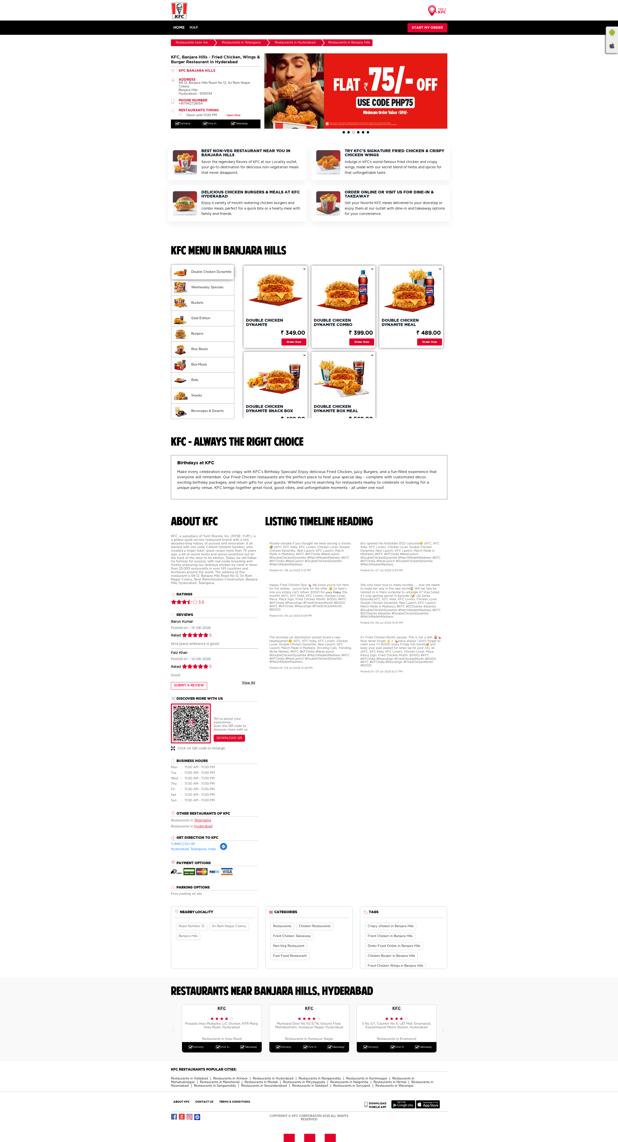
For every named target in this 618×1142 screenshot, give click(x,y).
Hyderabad (203, 826)
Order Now (294, 341)
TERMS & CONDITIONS (234, 1101)
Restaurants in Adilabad (189, 1078)
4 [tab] (358, 132)
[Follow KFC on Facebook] (174, 1117)
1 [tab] (344, 132)
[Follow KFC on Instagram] (189, 1117)
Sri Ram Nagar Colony (229, 926)
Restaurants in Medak (261, 1082)
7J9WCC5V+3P (183, 844)
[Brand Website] (197, 1117)
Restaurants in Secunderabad (264, 1085)
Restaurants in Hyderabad (273, 1078)
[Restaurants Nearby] (437, 12)
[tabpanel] (355, 91)
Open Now (233, 115)
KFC (222, 1008)
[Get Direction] (223, 849)
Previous (174, 1028)
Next (443, 1028)
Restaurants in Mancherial (219, 1082)
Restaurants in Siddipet (310, 1085)
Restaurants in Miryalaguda (304, 1082)
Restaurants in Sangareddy (215, 1085)
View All (248, 682)
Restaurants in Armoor (230, 1078)
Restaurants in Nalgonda (349, 1082)
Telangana (202, 820)
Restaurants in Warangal (394, 1085)
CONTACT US (204, 1101)
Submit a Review (189, 685)
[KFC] (179, 18)
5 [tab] (363, 132)
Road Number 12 (191, 926)
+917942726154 (191, 103)
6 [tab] (368, 132)
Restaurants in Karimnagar (366, 1078)
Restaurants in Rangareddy (320, 1078)
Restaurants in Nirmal (389, 1082)
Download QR (229, 738)
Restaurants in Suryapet (351, 1085)
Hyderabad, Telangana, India (193, 849)
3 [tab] (353, 132)
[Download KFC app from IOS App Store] (428, 1107)
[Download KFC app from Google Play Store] (403, 1107)
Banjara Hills (188, 936)
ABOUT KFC (181, 1101)
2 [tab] (348, 132)
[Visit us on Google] (182, 1117)
